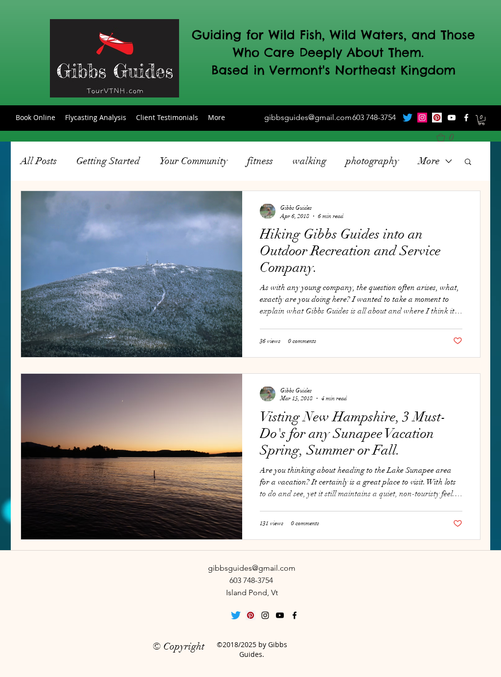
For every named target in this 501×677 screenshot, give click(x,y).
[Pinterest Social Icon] (437, 117)
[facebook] (466, 117)
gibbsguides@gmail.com (308, 117)
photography (372, 161)
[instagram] (265, 615)
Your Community (193, 161)
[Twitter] (407, 117)
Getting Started (108, 161)
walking (309, 161)
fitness (260, 161)
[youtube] (451, 117)
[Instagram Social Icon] (422, 117)
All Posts (39, 161)
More (429, 161)
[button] (481, 120)
